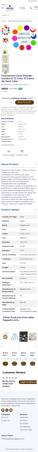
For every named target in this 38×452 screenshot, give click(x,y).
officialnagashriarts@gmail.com (12, 439)
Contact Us (5, 420)
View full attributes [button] (7, 145)
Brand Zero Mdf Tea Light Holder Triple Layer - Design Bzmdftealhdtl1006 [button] (5, 354)
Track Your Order (26, 430)
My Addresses (25, 427)
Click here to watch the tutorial (20, 204)
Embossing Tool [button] (14, 354)
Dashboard (24, 417)
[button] (4, 5)
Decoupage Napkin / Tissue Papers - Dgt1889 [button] (32, 354)
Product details (10, 209)
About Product (10, 164)
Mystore (29, 449)
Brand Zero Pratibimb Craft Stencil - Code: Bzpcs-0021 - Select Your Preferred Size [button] (23, 354)
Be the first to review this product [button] (15, 85)
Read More (16, 406)
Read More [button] (11, 115)
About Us (4, 417)
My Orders (24, 420)
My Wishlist (24, 424)
